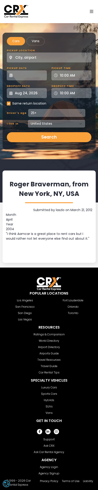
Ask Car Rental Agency (49, 452)
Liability (88, 481)
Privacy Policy (49, 481)
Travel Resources (49, 360)
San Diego (25, 313)
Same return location (29, 103)
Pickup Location (21, 50)
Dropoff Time (63, 86)
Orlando (73, 307)
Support (49, 439)
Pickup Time (61, 68)
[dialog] (6, 484)
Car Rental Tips (49, 372)
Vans (35, 41)
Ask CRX (49, 446)
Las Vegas (25, 319)
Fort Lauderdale (73, 300)
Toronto (73, 313)
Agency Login (49, 467)
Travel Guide (49, 366)
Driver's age (17, 113)
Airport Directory (49, 347)
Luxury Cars (49, 387)
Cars (16, 41)
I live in (13, 123)
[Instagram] (56, 431)
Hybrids (49, 400)
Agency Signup (49, 473)
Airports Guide (49, 353)
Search (49, 137)
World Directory (49, 341)
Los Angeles (25, 300)
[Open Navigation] (92, 12)
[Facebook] (39, 431)
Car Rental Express (19, 483)
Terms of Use (71, 481)
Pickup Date (17, 68)
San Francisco (25, 307)
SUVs (49, 406)
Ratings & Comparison (49, 334)
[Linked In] (48, 431)
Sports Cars (49, 394)
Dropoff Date (18, 86)
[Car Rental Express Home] (16, 11)
